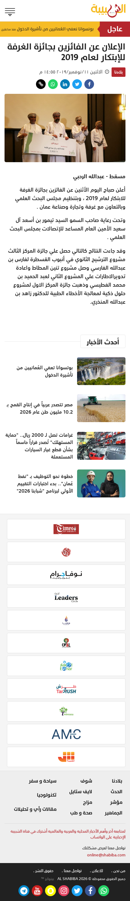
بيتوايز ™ (47, 879)
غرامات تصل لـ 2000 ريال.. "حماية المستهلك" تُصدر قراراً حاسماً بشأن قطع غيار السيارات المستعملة (39, 446)
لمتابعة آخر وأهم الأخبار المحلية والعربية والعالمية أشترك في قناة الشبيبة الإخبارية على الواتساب (68, 834)
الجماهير (113, 813)
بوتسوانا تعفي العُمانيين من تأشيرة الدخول (47, 29)
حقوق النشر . (43, 871)
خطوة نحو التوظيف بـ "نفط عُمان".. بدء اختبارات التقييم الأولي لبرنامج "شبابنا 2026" (45, 483)
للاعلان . (96, 871)
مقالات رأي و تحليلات (35, 809)
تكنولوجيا (47, 795)
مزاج (87, 802)
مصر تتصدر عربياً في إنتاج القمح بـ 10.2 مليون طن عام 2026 (40, 408)
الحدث (116, 792)
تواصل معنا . (72, 871)
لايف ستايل (80, 792)
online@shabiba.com (106, 855)
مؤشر (116, 802)
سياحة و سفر (43, 781)
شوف (86, 781)
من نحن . (118, 871)
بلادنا (118, 72)
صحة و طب (81, 813)
